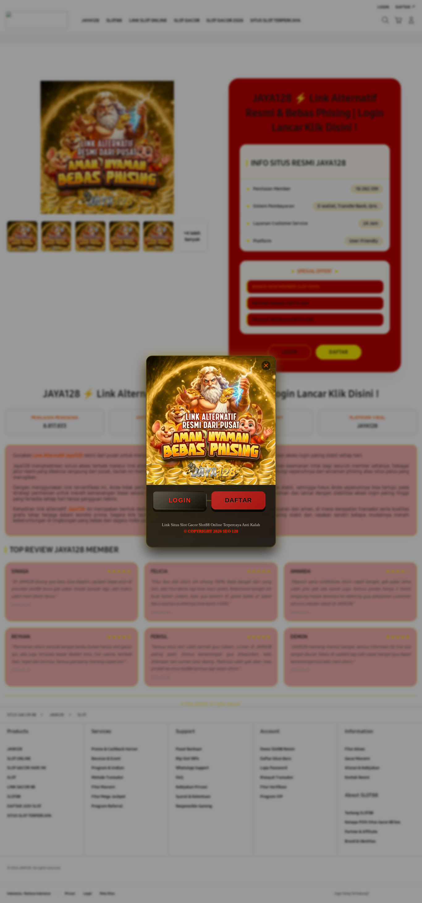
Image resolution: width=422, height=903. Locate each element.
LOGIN (180, 500)
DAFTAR (238, 500)
